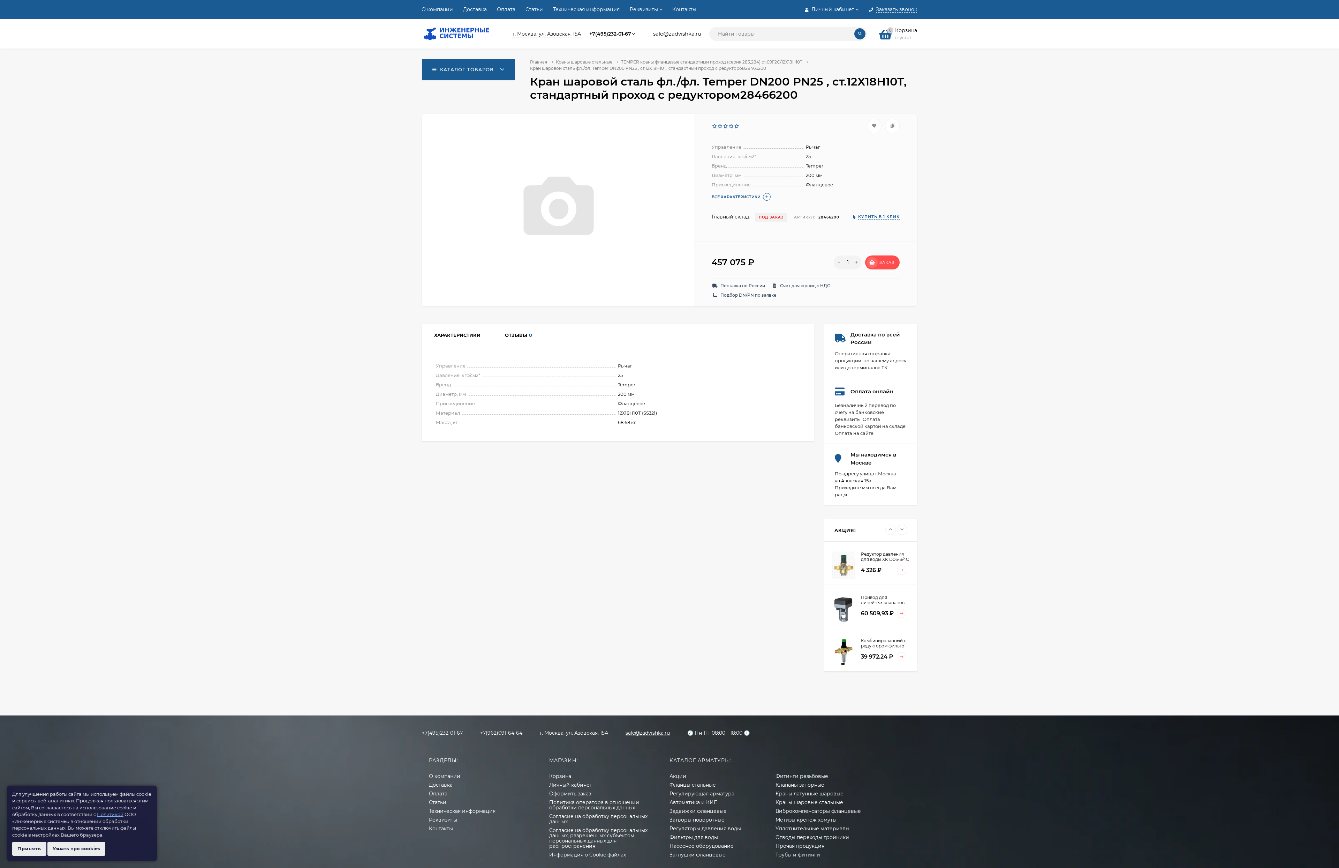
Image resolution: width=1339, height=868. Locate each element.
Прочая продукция (800, 846)
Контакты (684, 9)
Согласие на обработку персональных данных (598, 819)
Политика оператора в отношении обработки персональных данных (594, 805)
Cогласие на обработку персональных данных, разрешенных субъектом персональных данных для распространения (598, 838)
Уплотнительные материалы (812, 828)
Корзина (560, 776)
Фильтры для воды (694, 837)
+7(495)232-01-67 (610, 34)
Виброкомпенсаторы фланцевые (818, 811)
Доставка (475, 9)
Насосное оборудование (702, 846)
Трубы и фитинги (798, 855)
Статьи (534, 9)
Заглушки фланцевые (698, 855)
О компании (437, 9)
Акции (678, 776)
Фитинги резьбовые (802, 776)
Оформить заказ (570, 794)
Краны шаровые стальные (584, 62)
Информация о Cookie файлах (587, 855)
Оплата (506, 9)
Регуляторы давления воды (705, 828)
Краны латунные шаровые (810, 794)
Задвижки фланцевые (698, 811)
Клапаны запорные (800, 785)
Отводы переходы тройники (812, 837)
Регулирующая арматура (702, 794)
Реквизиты (644, 9)
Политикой (110, 814)
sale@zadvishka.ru (677, 33)
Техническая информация (586, 9)
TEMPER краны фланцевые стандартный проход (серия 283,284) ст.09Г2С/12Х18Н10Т (711, 62)
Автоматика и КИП (694, 802)
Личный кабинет (570, 785)
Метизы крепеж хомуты (806, 820)
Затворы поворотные (697, 820)
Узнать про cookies (76, 848)
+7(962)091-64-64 (501, 733)
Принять (29, 848)
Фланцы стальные (693, 785)
